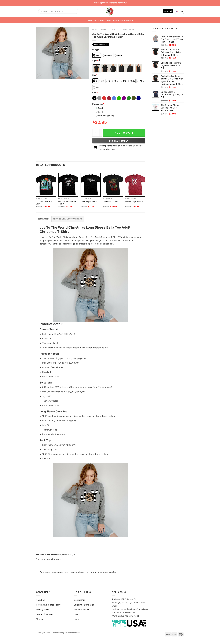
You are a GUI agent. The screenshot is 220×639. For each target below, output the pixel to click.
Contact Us (79, 600)
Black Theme (128, 29)
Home (89, 20)
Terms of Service (44, 614)
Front (100, 108)
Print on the (98, 104)
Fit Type (96, 49)
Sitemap (40, 619)
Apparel (105, 29)
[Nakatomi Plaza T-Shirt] (46, 185)
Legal (76, 619)
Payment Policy (81, 609)
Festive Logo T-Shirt (134, 201)
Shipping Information (84, 605)
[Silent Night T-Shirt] (90, 185)
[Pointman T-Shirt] (113, 185)
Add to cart (124, 132)
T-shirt (115, 29)
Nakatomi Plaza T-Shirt (44, 202)
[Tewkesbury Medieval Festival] (110, 11)
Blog (108, 20)
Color (95, 92)
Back (100, 112)
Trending (99, 20)
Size (94, 75)
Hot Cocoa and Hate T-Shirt (67, 202)
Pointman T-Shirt (110, 201)
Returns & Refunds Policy (48, 605)
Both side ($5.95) (106, 115)
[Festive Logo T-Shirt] (135, 185)
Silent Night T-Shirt (89, 201)
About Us (40, 600)
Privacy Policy (43, 609)
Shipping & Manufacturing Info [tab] (67, 219)
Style (96, 60)
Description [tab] (43, 219)
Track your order (123, 20)
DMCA (77, 614)
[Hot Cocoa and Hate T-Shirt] (68, 185)
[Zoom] (39, 76)
